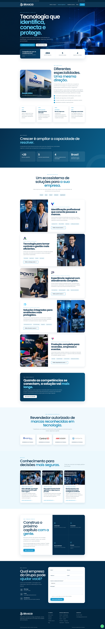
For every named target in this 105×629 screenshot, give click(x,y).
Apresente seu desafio (30, 396)
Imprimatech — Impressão (64, 622)
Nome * (51, 570)
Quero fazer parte (29, 550)
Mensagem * (52, 586)
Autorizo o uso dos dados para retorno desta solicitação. (62, 596)
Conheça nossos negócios (28, 44)
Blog (77, 4)
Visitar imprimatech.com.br (59, 362)
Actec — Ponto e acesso (63, 616)
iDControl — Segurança (63, 620)
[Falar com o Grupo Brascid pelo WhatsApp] (102, 626)
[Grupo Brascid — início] (26, 5)
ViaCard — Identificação (63, 615)
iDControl (56, 194)
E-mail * (68, 575)
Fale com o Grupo (41, 44)
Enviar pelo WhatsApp (57, 599)
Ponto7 (50, 194)
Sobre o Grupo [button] (53, 4)
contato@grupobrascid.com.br (30, 595)
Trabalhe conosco (71, 4)
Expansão (50, 616)
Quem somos (50, 615)
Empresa (68, 570)
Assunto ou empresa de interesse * (56, 580)
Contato (82, 4)
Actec (46, 194)
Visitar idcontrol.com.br (30, 328)
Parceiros (50, 618)
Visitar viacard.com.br (58, 227)
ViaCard (41, 194)
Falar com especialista (26, 500)
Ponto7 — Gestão (62, 618)
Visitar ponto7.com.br (58, 293)
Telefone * (52, 575)
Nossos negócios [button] (61, 4)
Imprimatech (62, 194)
